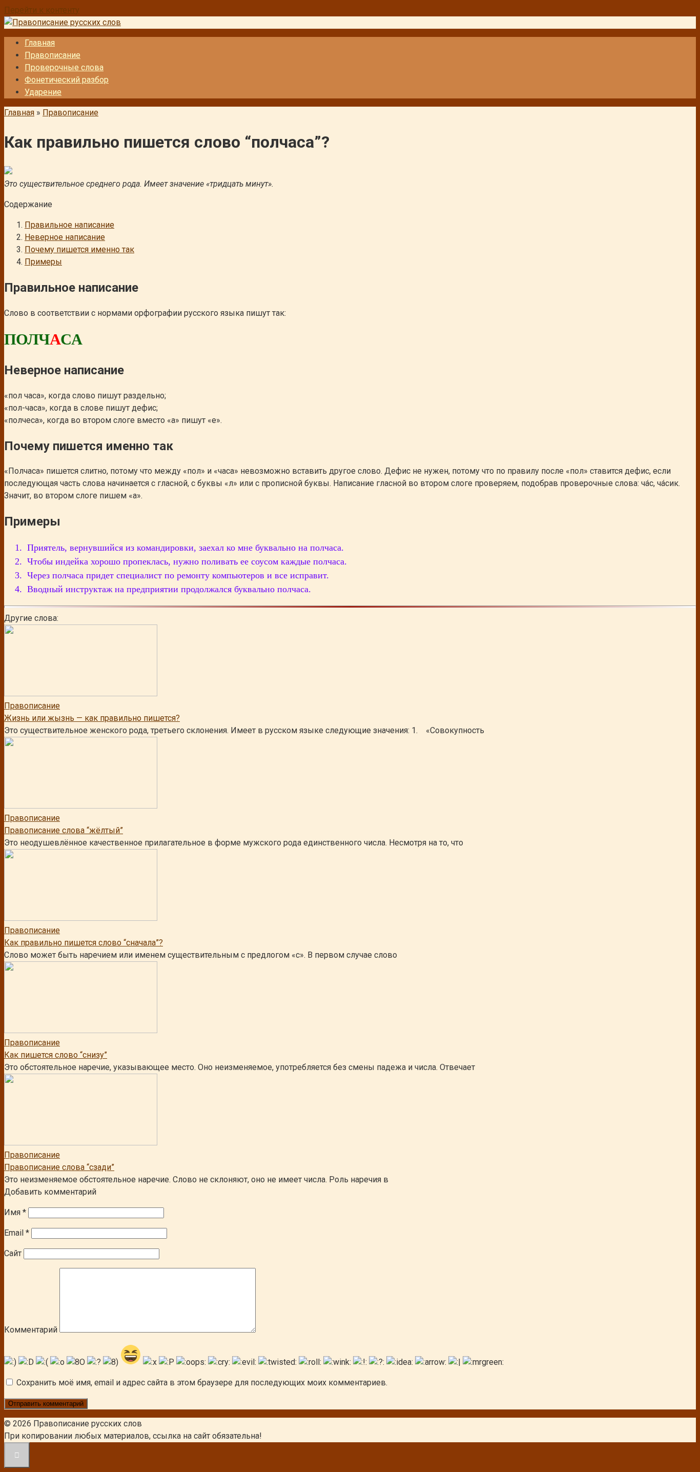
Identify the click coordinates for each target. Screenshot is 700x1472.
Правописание (52, 55)
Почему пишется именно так (79, 249)
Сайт (13, 1253)
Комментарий (30, 1330)
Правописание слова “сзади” (59, 1167)
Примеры (43, 262)
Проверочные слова (64, 67)
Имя (15, 1212)
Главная (40, 43)
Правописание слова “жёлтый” (63, 830)
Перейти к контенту (41, 10)
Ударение (43, 92)
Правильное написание (69, 225)
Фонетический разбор (67, 80)
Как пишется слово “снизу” (55, 1055)
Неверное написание (65, 237)
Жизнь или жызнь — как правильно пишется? (92, 718)
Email (16, 1233)
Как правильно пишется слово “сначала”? (83, 942)
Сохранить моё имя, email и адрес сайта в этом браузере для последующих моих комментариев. (201, 1382)
